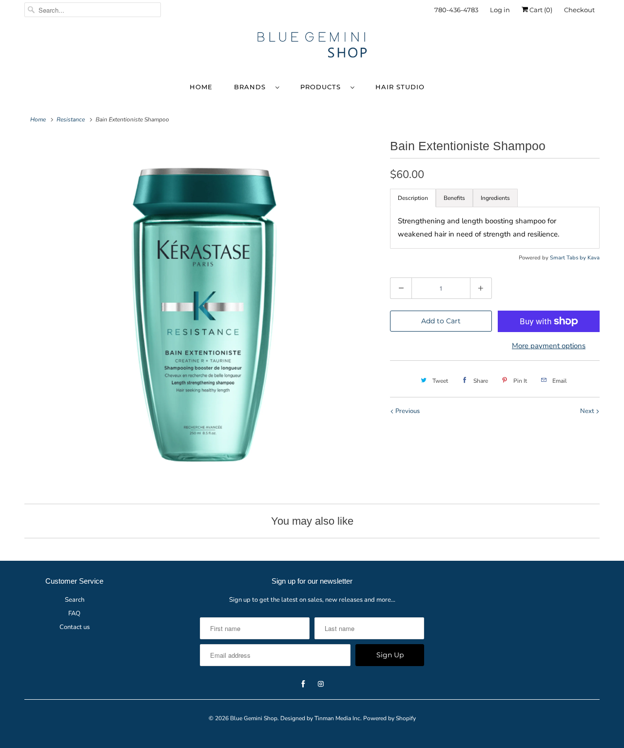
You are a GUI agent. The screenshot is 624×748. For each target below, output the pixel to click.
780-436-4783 (456, 10)
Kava (593, 257)
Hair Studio (400, 87)
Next (588, 411)
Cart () (540, 10)
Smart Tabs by (568, 257)
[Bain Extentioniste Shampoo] (202, 313)
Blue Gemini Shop (253, 718)
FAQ (74, 613)
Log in (500, 10)
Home (201, 87)
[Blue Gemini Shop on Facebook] (566, 43)
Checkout (579, 10)
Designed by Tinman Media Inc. (321, 718)
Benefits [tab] (454, 198)
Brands (252, 87)
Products (323, 87)
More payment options (548, 346)
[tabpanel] (495, 228)
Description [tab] (413, 198)
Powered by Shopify (389, 718)
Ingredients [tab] (495, 198)
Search (74, 599)
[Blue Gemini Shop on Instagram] (583, 43)
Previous (407, 411)
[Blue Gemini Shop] (312, 46)
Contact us (74, 627)
